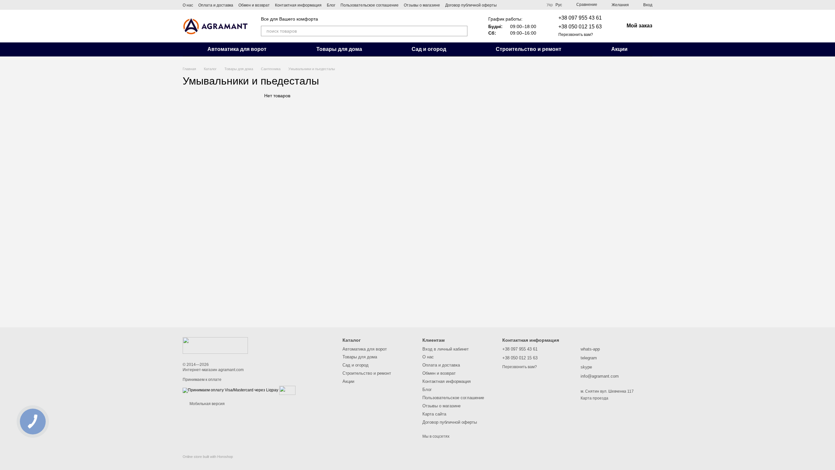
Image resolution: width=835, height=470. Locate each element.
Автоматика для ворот (236, 49)
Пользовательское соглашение (370, 5)
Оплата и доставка (215, 5)
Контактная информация (298, 5)
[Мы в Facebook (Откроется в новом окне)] (506, 5)
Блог (331, 5)
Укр (550, 5)
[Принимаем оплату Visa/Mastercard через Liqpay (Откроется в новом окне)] (230, 390)
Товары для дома (339, 49)
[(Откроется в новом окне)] (287, 390)
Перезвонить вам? (575, 34)
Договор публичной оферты (471, 5)
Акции (619, 49)
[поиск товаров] (462, 31)
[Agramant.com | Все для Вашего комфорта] (215, 345)
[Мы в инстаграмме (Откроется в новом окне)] (513, 5)
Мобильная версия (207, 403)
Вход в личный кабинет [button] (445, 349)
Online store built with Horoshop (208, 457)
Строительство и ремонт (528, 49)
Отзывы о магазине (422, 5)
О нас (188, 5)
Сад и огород (429, 49)
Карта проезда (594, 398)
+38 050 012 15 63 (580, 26)
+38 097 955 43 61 (580, 18)
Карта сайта (434, 414)
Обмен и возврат (254, 5)
